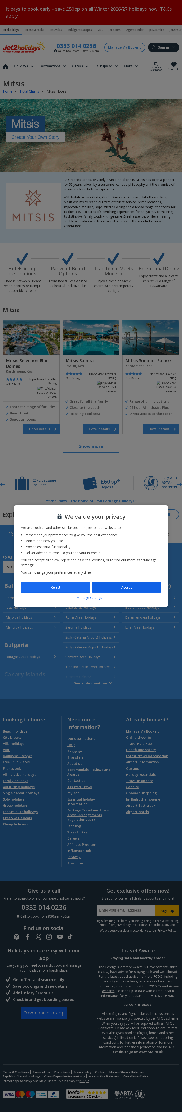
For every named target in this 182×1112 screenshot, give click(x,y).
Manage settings (89, 597)
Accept (126, 587)
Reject (55, 587)
